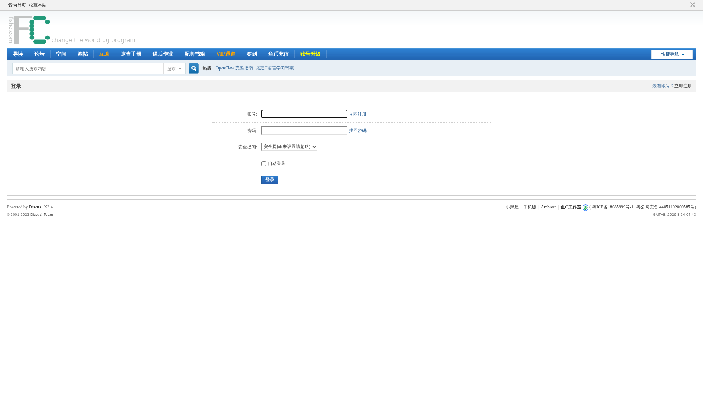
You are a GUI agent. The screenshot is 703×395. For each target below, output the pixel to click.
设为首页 (17, 5)
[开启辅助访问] (686, 5)
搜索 (171, 68)
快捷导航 (670, 54)
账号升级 (310, 54)
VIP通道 (225, 54)
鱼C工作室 (571, 207)
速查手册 (131, 54)
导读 (18, 54)
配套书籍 (195, 54)
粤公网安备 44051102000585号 (665, 207)
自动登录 (277, 163)
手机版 (529, 207)
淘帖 (83, 54)
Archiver (548, 207)
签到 (252, 54)
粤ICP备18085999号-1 (612, 207)
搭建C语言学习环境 (275, 68)
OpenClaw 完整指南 (234, 68)
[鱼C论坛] (72, 43)
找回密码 (358, 130)
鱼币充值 (278, 54)
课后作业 (163, 54)
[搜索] (193, 68)
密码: (252, 130)
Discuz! (36, 207)
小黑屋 (512, 207)
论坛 (39, 54)
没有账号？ (663, 86)
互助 (104, 54)
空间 (61, 54)
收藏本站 (38, 5)
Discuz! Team (41, 214)
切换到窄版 (692, 5)
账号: (252, 114)
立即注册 (683, 86)
